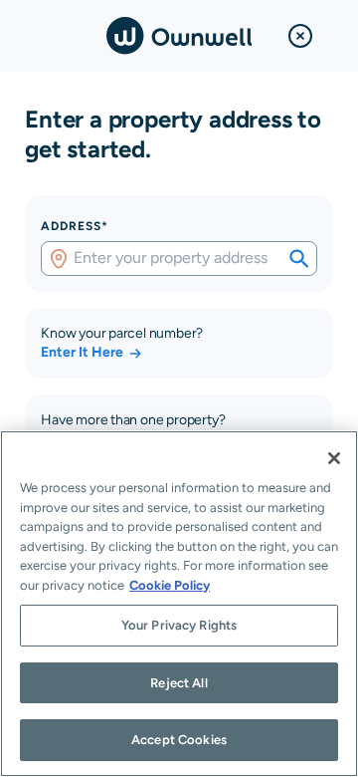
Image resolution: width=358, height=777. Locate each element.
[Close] (334, 458)
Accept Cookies (179, 739)
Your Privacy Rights (179, 625)
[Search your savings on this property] (299, 259)
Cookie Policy (169, 585)
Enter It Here (82, 352)
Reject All (178, 682)
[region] (179, 603)
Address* (74, 226)
